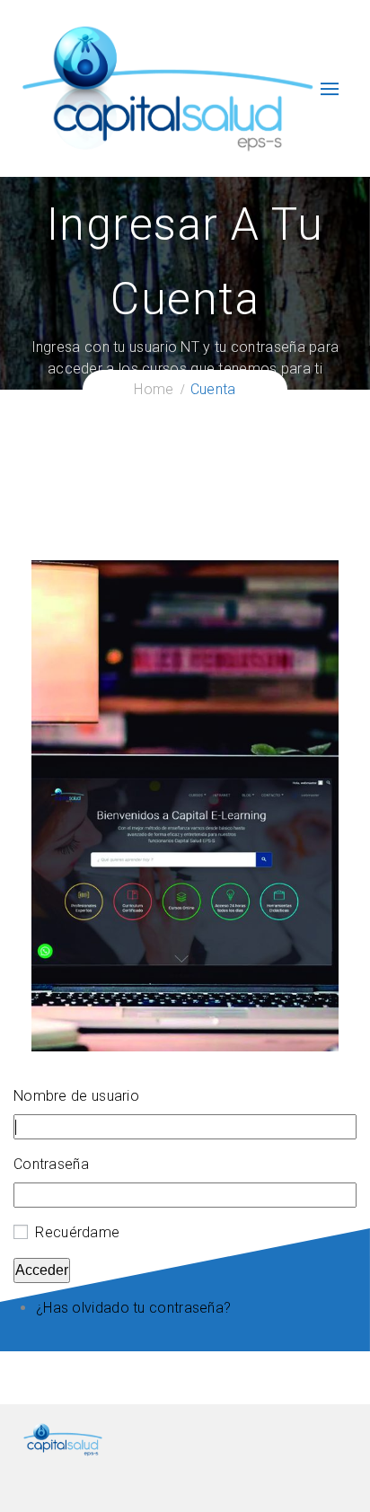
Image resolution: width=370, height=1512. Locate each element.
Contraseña (51, 1164)
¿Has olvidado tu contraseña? (133, 1307)
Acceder (41, 1270)
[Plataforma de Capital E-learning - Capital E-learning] (166, 87)
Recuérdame (77, 1232)
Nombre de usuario (76, 1095)
